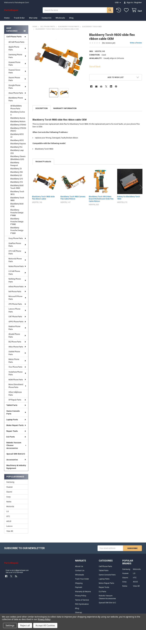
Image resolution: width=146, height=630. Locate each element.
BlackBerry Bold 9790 (16, 205)
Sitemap (78, 612)
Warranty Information (65, 108)
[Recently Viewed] (119, 10)
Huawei (9, 487)
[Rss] (16, 576)
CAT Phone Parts (15, 316)
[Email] (96, 86)
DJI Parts (10, 437)
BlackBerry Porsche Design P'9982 (16, 221)
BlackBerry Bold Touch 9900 (16, 186)
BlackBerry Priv (16, 147)
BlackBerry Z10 (16, 182)
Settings (10, 625)
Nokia (8, 502)
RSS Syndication (82, 604)
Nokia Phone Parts (16, 266)
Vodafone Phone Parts (15, 373)
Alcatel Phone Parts (14, 335)
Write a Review (136, 43)
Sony (8, 497)
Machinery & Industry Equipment (16, 466)
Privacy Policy (80, 596)
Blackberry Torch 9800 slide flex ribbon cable (43, 197)
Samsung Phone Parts (15, 55)
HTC (8, 516)
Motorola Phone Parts (15, 260)
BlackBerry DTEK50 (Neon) (18, 129)
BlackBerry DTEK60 (18, 125)
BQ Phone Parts (15, 342)
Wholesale (60, 18)
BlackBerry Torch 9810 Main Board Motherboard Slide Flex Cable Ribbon (101, 198)
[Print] (101, 86)
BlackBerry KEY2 (17, 140)
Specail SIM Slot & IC (15, 454)
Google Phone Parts (14, 86)
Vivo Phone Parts (15, 367)
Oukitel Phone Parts (14, 352)
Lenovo (9, 526)
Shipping (79, 583)
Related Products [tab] (43, 161)
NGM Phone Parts (16, 380)
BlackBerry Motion (17, 121)
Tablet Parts (11, 405)
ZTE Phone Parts (15, 304)
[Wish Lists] (127, 10)
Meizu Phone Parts (14, 360)
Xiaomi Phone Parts (14, 79)
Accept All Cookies (45, 625)
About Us (79, 566)
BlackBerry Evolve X (17, 113)
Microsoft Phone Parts (15, 297)
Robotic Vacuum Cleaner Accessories (13, 445)
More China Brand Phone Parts (16, 385)
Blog (71, 18)
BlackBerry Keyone (18, 144)
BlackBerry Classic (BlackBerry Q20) (18, 157)
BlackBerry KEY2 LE (17, 135)
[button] (115, 77)
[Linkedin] (111, 86)
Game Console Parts (13, 412)
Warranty (33, 18)
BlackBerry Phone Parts (16, 99)
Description (42, 108)
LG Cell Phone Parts (14, 272)
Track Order (19, 18)
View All (9, 531)
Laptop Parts (12, 419)
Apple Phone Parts (14, 48)
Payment (78, 587)
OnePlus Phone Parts (15, 244)
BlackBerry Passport (14, 163)
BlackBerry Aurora (17, 118)
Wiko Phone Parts (16, 347)
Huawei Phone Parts (14, 63)
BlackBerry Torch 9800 (17, 199)
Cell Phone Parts (14, 37)
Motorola (10, 506)
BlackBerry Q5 (16, 175)
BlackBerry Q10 (16, 179)
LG (7, 511)
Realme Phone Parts (14, 327)
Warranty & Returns (83, 591)
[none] (59, 59)
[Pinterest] (116, 86)
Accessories (12, 460)
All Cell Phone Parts (16, 42)
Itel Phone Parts (15, 291)
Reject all (25, 625)
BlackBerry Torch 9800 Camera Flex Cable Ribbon (72, 197)
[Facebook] (91, 86)
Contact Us (46, 18)
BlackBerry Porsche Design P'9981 (16, 230)
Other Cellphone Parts (15, 393)
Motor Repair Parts (15, 425)
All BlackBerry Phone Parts (16, 107)
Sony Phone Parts (16, 238)
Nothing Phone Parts (15, 280)
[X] (106, 86)
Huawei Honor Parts (14, 71)
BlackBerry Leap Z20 (17, 151)
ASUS (8, 521)
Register (138, 2)
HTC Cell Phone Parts (15, 252)
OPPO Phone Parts (16, 321)
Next (141, 187)
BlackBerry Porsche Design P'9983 (16, 212)
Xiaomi (9, 492)
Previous (33, 187)
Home (7, 18)
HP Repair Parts (15, 400)
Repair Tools (12, 431)
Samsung (10, 482)
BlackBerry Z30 (16, 172)
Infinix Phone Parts (16, 286)
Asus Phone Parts (16, 93)
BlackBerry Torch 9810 (17, 192)
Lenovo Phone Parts (14, 310)
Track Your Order (82, 579)
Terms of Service (82, 600)
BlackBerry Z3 (16, 169)
